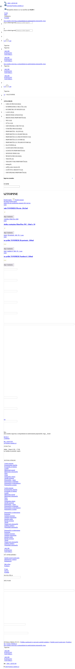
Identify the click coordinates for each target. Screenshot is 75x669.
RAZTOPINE (11, 145)
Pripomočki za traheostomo (12, 512)
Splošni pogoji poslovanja (58, 642)
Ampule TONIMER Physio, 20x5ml (14, 208)
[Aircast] (9, 291)
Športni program (9, 521)
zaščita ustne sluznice (13, 167)
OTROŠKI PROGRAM (14, 128)
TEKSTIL (10, 159)
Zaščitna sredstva (9, 525)
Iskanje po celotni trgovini (8, 22)
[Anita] (9, 409)
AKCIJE (7, 51)
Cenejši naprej (5, 201)
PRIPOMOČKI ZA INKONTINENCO (18, 137)
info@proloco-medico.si (9, 443)
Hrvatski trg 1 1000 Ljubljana (5, 437)
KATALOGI (8, 53)
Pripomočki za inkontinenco (12, 483)
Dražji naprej (13, 201)
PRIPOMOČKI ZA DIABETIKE (16, 134)
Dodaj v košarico (7, 216)
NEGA (9, 120)
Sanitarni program (9, 516)
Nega (6, 473)
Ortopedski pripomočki (11, 527)
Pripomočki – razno (10, 480)
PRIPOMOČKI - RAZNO (14, 131)
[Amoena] (9, 398)
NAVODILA (8, 54)
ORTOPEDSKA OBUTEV (15, 126)
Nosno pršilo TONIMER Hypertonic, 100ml (17, 240)
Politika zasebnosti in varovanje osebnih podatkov (35, 642)
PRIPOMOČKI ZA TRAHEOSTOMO (18, 142)
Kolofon (68, 642)
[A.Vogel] (9, 269)
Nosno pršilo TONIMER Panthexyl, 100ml (17, 256)
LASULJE (10, 112)
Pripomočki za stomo (10, 485)
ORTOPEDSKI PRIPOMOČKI (16, 172)
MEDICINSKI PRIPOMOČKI (16, 117)
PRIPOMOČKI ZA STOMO (15, 139)
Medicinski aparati (9, 470)
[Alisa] (9, 313)
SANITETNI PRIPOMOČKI (15, 150)
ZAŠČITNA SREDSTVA (14, 170)
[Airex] (9, 302)
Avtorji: (8, 643)
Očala (6, 475)
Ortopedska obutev (9, 476)
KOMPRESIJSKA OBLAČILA (16, 107)
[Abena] (9, 280)
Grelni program (8, 463)
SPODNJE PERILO (13, 153)
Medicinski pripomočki (11, 472)
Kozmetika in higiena (10, 467)
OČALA (9, 123)
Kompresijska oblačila (10, 465)
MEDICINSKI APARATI (14, 115)
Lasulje (6, 468)
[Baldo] (9, 421)
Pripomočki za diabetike (11, 481)
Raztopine (7, 514)
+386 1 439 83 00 (7, 441)
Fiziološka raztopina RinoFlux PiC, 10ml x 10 (18, 224)
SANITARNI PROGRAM (14, 148)
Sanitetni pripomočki (10, 517)
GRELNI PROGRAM (13, 104)
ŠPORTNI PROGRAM (13, 156)
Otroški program (9, 478)
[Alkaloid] (37, 324)
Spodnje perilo (8, 519)
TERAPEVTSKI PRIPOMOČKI (16, 161)
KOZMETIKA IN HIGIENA (15, 109)
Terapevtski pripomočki (11, 524)
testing (8, 164)
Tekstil (6, 522)
